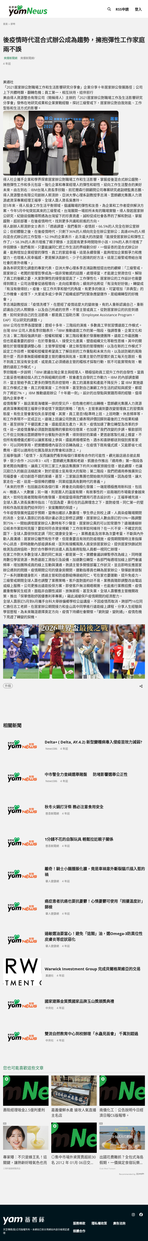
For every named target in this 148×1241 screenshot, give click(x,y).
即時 (13, 24)
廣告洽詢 (119, 1223)
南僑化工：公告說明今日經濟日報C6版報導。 (121, 1113)
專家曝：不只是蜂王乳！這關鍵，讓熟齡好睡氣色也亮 (25, 1160)
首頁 (5, 24)
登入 (138, 9)
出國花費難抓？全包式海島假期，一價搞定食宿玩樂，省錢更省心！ (121, 1160)
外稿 (8, 686)
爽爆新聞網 (10, 58)
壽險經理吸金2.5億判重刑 (24, 1110)
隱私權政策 (99, 1223)
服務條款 (79, 1223)
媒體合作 (79, 1231)
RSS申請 (122, 9)
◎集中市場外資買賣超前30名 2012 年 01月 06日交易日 (73, 1160)
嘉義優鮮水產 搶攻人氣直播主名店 (73, 1113)
